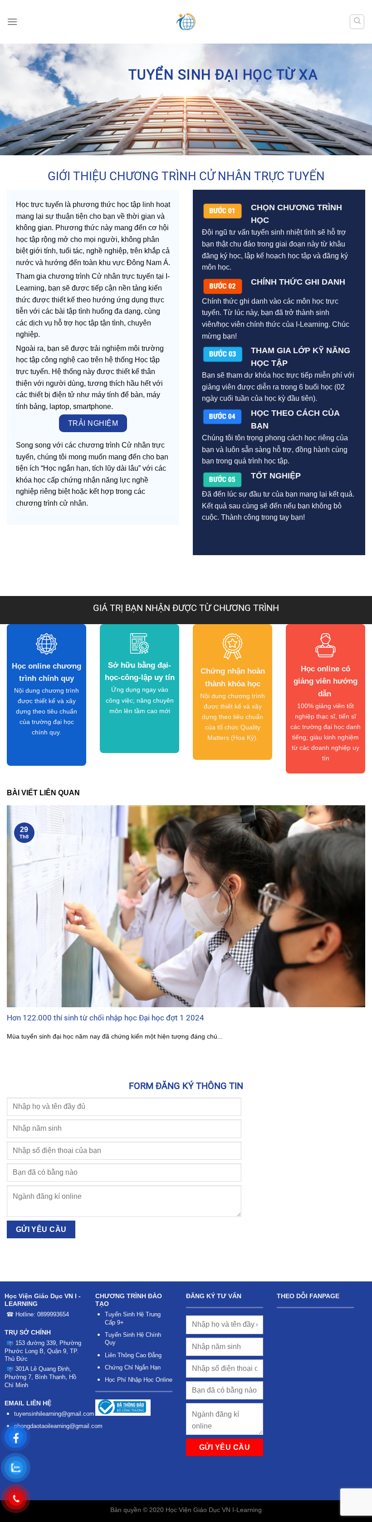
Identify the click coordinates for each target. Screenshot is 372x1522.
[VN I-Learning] (186, 22)
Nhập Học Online (150, 1379)
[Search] (357, 22)
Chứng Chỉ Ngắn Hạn (133, 1367)
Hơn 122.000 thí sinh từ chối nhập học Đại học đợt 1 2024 (105, 1018)
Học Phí (115, 1379)
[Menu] (12, 21)
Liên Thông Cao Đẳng (133, 1355)
